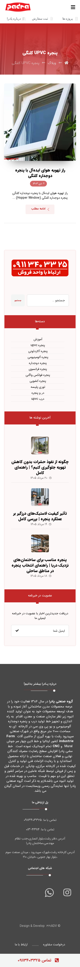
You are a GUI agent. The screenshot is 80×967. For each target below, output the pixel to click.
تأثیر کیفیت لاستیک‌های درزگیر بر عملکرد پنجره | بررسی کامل (40, 516)
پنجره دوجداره (38, 363)
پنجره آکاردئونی (38, 351)
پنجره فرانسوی (38, 369)
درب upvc (37, 399)
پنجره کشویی (38, 381)
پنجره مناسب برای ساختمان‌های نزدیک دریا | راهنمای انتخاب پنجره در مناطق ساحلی (40, 565)
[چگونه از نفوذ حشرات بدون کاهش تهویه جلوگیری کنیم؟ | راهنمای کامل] (40, 445)
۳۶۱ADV (51, 926)
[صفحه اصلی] (66, 63)
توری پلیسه (38, 387)
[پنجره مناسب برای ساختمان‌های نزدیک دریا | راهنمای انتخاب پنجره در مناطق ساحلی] (40, 543)
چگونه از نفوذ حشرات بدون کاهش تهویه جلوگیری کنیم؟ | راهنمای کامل (40, 467)
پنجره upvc (38, 345)
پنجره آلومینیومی (38, 357)
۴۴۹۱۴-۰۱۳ (33, 829)
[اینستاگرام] (67, 892)
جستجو (17, 300)
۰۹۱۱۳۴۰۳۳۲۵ (33, 820)
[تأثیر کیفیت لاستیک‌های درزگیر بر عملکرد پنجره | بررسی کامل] (40, 497)
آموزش (38, 339)
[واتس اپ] (49, 892)
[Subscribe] (17, 630)
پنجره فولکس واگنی (38, 375)
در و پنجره (38, 393)
